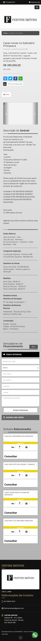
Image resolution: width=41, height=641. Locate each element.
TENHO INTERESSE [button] (13, 354)
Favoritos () (35, 2)
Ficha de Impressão (14, 84)
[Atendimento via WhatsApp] (35, 635)
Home (5, 33)
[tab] (20, 354)
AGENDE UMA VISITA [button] (14, 417)
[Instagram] (20, 637)
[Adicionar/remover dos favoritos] (36, 436)
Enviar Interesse (20, 410)
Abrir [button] (33, 347)
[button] (6, 113)
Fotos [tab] (7, 94)
